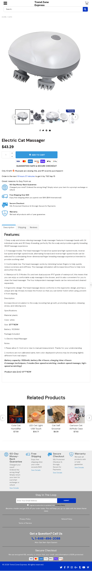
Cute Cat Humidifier (16, 427)
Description (8, 227)
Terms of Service (25, 523)
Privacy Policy (60, 505)
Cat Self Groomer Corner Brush (56, 427)
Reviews (33, 227)
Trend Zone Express (41, 4)
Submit (66, 500)
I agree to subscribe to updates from (47, 505)
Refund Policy (67, 519)
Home (4, 17)
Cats (10, 17)
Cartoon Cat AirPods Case (76, 427)
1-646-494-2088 (47, 538)
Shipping (22, 227)
